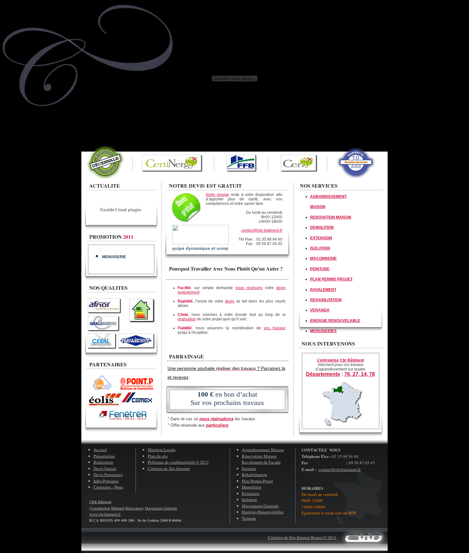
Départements (323, 374)
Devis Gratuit (104, 468)
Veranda (249, 518)
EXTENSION (321, 238)
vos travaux (275, 328)
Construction (100, 508)
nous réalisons (249, 288)
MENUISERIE (114, 253)
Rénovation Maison (259, 456)
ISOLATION (320, 248)
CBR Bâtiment (100, 501)
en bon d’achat (227, 394)
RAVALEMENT (323, 290)
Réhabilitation (254, 474)
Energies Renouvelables (263, 512)
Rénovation (134, 508)
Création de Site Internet (169, 468)
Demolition (252, 487)
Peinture (249, 468)
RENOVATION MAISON (330, 217)
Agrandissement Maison (263, 449)
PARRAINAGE (186, 356)
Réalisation (103, 462)
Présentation (104, 456)
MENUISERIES (323, 331)
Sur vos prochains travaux (227, 403)
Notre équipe (217, 194)
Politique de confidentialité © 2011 (178, 462)
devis (229, 301)
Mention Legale (161, 449)
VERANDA (320, 310)
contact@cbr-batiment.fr (261, 230)
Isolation (249, 499)
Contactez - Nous (108, 487)
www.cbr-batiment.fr (105, 514)
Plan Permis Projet (257, 481)
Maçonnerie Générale (260, 506)
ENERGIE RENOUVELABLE (335, 320)
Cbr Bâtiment (352, 360)
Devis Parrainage (108, 474)
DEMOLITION (322, 227)
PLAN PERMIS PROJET (331, 279)
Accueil (100, 449)
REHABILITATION (326, 300)
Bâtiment (117, 508)
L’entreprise (328, 360)
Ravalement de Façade (261, 462)
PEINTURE (320, 269)
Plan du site (158, 456)
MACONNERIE (323, 258)
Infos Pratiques (106, 481)
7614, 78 (359, 374)
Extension (250, 493)
